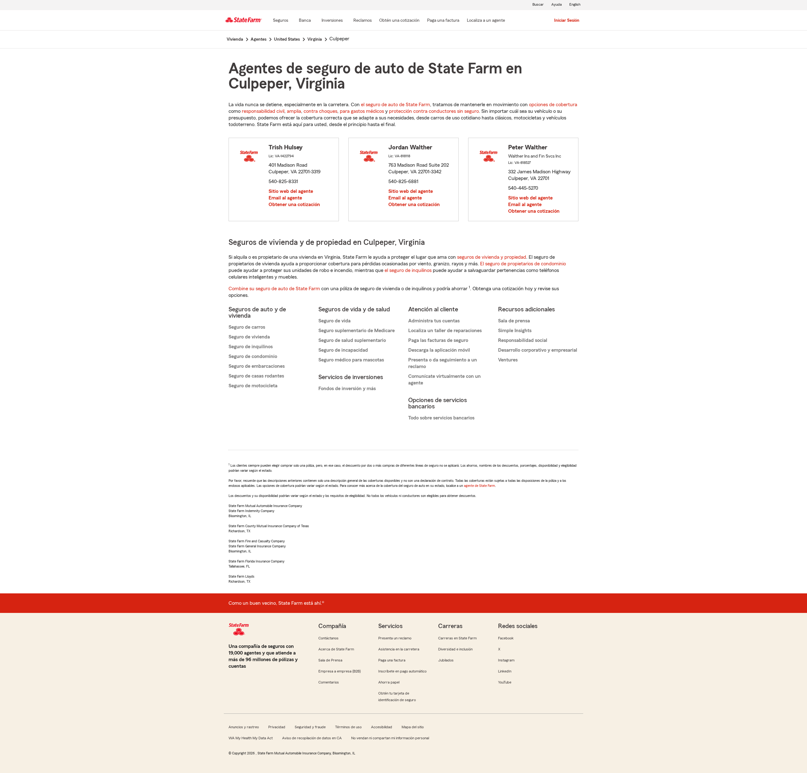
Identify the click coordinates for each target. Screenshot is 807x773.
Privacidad (276, 727)
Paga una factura (391, 660)
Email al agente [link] (285, 197)
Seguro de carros (247, 327)
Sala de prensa (514, 320)
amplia (294, 111)
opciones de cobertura (553, 104)
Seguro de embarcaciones (257, 366)
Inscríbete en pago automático (402, 671)
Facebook (506, 638)
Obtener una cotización (294, 204)
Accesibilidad (381, 727)
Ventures (508, 359)
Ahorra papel (388, 682)
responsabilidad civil (263, 111)
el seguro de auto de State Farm (395, 104)
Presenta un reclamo (394, 638)
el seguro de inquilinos (408, 270)
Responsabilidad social (522, 340)
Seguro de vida (334, 320)
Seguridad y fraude (310, 727)
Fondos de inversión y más (347, 388)
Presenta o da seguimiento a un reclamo (442, 363)
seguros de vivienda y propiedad (491, 257)
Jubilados (446, 660)
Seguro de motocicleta (253, 385)
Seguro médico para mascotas (351, 359)
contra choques (320, 111)
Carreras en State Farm (457, 638)
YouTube (504, 682)
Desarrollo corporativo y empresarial (537, 350)
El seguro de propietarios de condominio (523, 263)
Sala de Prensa (330, 660)
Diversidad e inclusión (455, 649)
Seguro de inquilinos (251, 346)
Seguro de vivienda (249, 336)
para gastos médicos (362, 111)
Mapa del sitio (413, 727)
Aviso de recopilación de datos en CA (312, 738)
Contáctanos (328, 638)
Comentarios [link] (328, 682)
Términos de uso (348, 727)
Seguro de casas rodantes (256, 375)
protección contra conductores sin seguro (434, 111)
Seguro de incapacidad (343, 350)
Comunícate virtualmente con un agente (444, 379)
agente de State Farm (479, 485)
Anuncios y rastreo (244, 727)
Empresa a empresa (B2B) (339, 671)
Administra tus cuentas (434, 320)
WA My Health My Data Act (251, 738)
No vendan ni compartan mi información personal (390, 738)
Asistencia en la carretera (398, 649)
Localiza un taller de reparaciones (445, 330)
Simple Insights (514, 330)
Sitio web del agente (291, 191)
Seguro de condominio (253, 356)
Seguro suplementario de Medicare (356, 330)
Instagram (506, 660)
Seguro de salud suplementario (352, 340)
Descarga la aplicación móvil (439, 350)
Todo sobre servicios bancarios (441, 417)
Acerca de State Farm (336, 649)
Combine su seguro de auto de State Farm (274, 288)
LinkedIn (504, 671)
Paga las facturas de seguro (438, 340)
